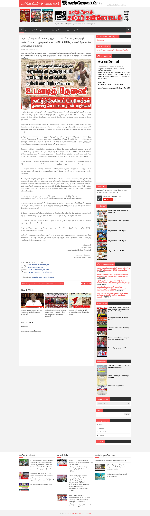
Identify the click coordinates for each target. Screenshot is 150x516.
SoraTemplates (72, 513)
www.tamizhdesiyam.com (39, 270)
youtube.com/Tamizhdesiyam (43, 277)
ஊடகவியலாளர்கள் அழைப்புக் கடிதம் (41, 484)
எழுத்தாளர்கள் (54, 30)
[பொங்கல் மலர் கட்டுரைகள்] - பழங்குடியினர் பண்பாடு (110, 460)
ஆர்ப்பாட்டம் (101, 428)
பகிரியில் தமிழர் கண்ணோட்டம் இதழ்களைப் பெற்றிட (113, 50)
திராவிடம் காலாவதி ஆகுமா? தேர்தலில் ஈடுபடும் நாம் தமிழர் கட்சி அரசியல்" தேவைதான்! (31, 312)
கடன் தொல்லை (41, 283)
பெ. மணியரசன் (59, 283)
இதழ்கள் (43, 30)
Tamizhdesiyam (40, 272)
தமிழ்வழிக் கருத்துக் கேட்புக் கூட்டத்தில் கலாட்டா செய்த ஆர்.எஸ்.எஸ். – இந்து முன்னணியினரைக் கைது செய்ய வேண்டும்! (55, 313)
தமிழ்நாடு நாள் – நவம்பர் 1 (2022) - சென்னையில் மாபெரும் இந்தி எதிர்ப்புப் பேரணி (79, 312)
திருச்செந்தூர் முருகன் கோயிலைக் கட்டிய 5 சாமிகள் (117, 475)
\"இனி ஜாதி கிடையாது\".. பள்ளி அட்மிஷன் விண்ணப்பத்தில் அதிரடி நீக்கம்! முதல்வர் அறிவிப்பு (113, 281)
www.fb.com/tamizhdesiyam (38, 265)
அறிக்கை (24, 283)
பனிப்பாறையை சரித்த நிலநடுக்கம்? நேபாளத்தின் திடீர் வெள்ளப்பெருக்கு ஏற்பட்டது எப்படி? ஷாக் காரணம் (112, 295)
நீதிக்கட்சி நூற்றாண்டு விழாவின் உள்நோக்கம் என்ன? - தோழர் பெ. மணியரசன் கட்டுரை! (116, 466)
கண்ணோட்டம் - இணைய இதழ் (40, 3)
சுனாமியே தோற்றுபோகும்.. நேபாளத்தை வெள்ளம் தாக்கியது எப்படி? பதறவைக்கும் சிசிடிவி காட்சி (112, 275)
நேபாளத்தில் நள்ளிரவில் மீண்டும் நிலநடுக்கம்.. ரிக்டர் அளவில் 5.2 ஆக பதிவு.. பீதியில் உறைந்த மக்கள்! (113, 269)
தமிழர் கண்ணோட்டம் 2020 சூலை (117, 230)
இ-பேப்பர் (77, 30)
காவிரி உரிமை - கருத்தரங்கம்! (116, 385)
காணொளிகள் (102, 432)
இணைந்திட (101, 40)
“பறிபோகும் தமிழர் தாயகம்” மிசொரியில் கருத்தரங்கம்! (118, 366)
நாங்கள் (34, 30)
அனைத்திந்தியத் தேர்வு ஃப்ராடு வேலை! (118, 348)
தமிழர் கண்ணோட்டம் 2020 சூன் (117, 240)
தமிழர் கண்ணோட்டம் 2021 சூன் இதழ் (118, 220)
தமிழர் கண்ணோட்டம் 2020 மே (116, 251)
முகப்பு (27, 30)
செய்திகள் (50, 283)
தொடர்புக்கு (67, 30)
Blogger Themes (85, 513)
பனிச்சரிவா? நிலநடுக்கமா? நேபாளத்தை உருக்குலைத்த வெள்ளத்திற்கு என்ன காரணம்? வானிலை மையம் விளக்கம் (111, 289)
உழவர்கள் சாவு (32, 283)
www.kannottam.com (35, 267)
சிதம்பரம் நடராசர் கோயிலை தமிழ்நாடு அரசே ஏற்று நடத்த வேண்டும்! (118, 338)
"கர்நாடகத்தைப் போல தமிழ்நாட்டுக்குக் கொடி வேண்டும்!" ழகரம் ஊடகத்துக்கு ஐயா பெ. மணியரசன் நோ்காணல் (118, 309)
